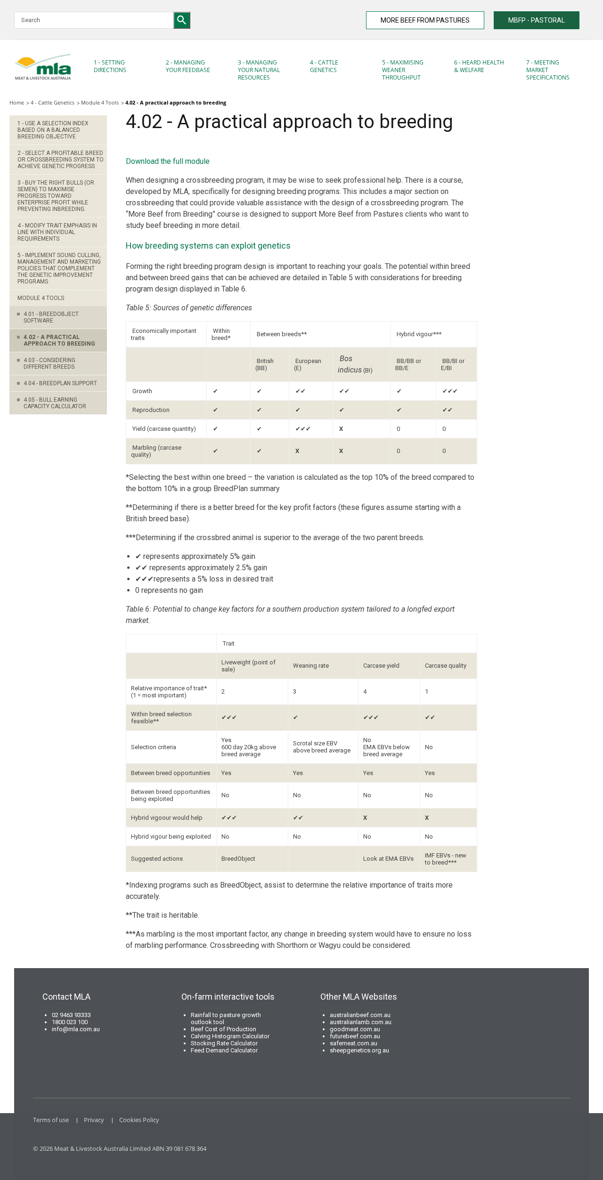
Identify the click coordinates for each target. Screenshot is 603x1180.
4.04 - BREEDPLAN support (60, 383)
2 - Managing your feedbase (188, 66)
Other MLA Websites (358, 997)
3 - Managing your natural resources (259, 69)
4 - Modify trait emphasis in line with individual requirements (57, 232)
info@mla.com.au (76, 1029)
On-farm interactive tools (228, 997)
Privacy (94, 1119)
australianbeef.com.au (360, 1014)
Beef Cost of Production (223, 1029)
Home (16, 102)
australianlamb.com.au (360, 1022)
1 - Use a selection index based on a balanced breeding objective (53, 130)
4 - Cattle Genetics (324, 66)
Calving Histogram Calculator (230, 1036)
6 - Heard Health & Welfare (479, 66)
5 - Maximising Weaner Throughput (403, 69)
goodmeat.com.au (355, 1029)
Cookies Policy (139, 1119)
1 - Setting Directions (110, 66)
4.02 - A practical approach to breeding (59, 340)
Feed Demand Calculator (224, 1050)
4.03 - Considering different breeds (49, 363)
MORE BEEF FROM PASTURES (425, 20)
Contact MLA (66, 997)
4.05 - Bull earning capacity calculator (55, 403)
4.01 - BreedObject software (51, 317)
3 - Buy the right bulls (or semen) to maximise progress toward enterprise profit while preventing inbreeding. (55, 195)
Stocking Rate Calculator (224, 1043)
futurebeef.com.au (355, 1036)
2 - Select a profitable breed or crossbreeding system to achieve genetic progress (60, 160)
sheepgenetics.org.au (359, 1050)
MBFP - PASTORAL (536, 20)
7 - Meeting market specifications (548, 69)
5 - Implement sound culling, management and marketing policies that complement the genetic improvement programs (59, 268)
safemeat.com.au (353, 1043)
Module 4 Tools (100, 102)
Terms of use (51, 1119)
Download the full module (168, 161)
